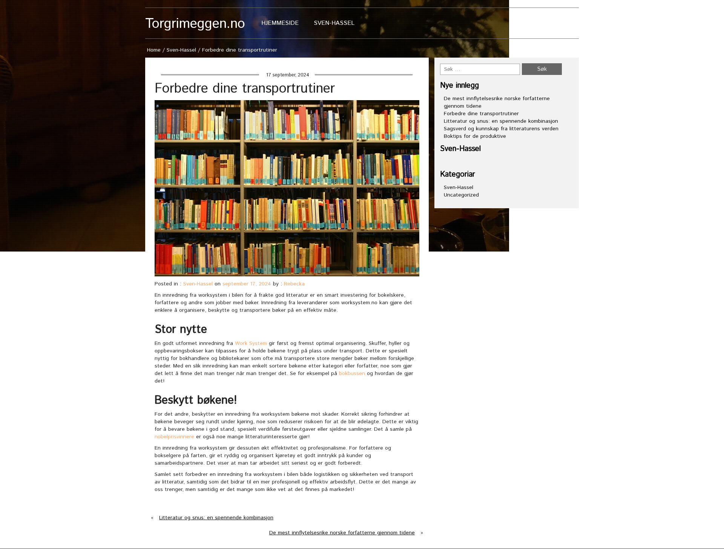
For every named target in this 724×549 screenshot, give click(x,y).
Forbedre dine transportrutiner (481, 113)
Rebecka (294, 284)
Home (154, 50)
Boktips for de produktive (475, 136)
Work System (251, 343)
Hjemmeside (280, 23)
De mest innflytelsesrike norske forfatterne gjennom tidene (342, 533)
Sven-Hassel (334, 23)
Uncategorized (461, 195)
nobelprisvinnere (174, 437)
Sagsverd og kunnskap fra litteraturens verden (501, 129)
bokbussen (352, 373)
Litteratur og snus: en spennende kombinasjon (216, 518)
